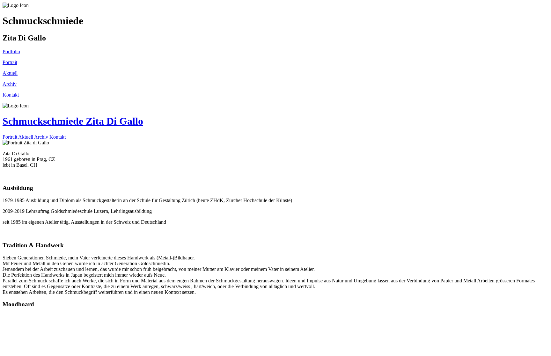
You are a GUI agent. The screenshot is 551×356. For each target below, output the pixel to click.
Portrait (10, 137)
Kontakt (57, 137)
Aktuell (25, 137)
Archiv (41, 137)
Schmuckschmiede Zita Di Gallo (73, 121)
